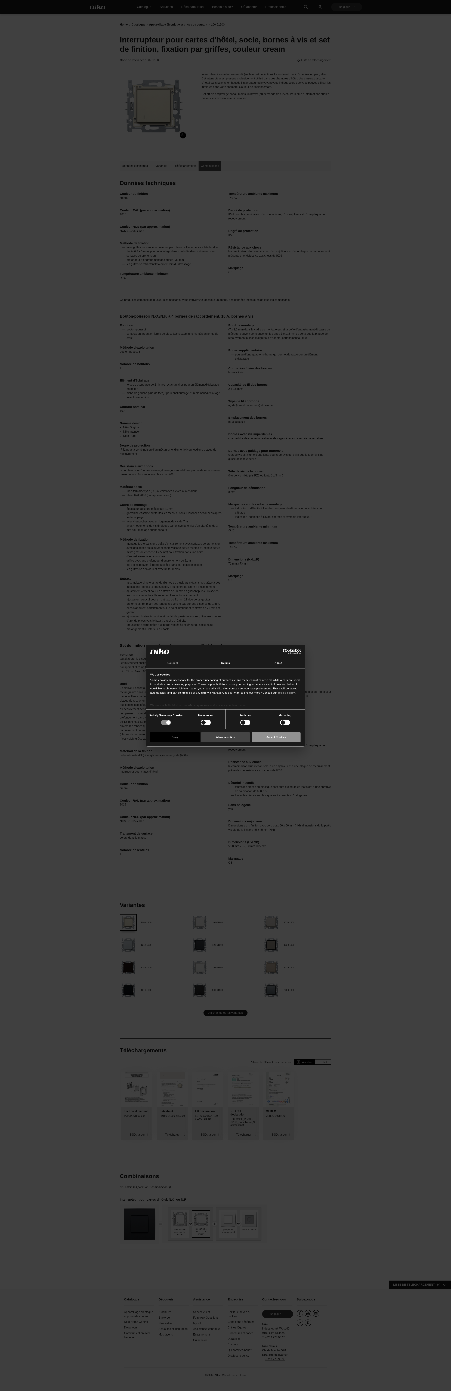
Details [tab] (225, 662)
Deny (175, 737)
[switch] (206, 722)
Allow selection (225, 737)
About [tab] (278, 662)
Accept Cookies (276, 737)
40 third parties (177, 705)
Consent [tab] (172, 662)
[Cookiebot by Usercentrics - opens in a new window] (285, 651)
